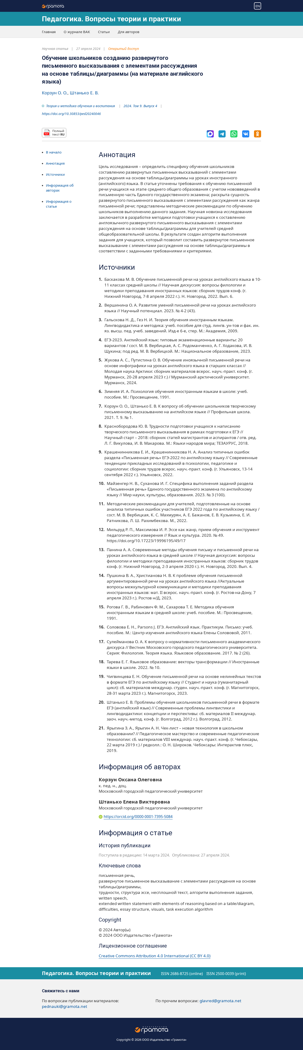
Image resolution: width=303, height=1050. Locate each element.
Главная (49, 31)
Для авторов (128, 31)
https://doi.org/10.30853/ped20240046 (71, 113)
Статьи (104, 31)
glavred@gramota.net (220, 1000)
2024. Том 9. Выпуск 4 (140, 106)
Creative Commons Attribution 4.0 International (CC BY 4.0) (154, 955)
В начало (54, 152)
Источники (55, 174)
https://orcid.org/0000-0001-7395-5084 (138, 816)
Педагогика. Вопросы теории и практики (111, 19)
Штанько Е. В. (84, 93)
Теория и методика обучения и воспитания (80, 106)
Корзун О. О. (54, 93)
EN (257, 6)
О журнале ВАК (77, 31)
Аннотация (55, 163)
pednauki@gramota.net (64, 1006)
